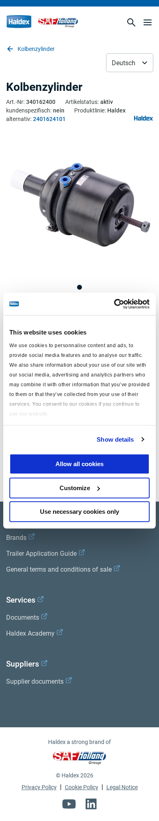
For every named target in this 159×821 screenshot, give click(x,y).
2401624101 (49, 119)
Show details (115, 439)
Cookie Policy (81, 787)
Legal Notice (122, 787)
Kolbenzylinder (36, 49)
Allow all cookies (79, 463)
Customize (75, 487)
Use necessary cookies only (79, 511)
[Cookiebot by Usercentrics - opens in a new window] (114, 304)
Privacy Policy (39, 787)
